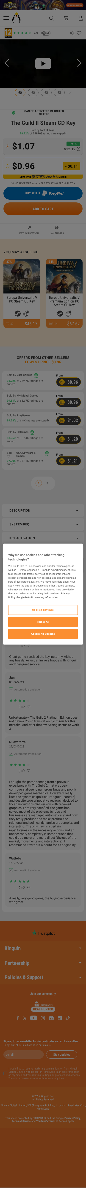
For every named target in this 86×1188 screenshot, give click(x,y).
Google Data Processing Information (37, 597)
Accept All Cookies (43, 633)
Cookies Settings (43, 609)
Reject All (43, 621)
